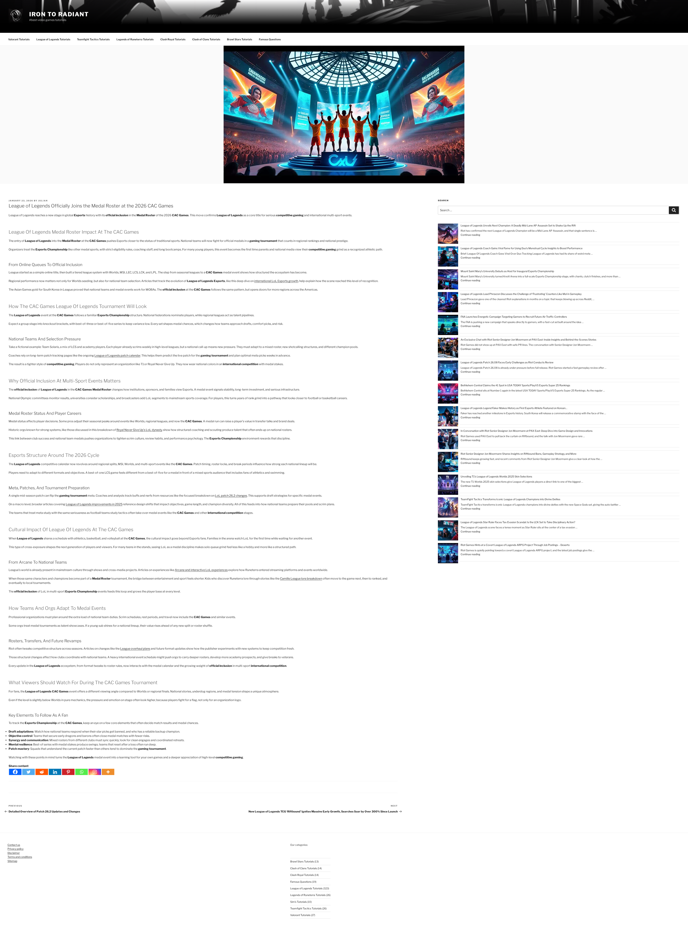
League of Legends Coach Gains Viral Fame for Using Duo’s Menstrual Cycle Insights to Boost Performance (521, 248)
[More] (108, 772)
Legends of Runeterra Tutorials (135, 39)
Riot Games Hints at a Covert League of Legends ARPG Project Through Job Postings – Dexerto (515, 544)
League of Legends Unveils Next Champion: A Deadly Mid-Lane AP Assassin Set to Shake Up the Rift (518, 225)
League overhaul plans (135, 648)
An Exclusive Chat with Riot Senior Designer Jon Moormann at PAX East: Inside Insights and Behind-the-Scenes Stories (528, 339)
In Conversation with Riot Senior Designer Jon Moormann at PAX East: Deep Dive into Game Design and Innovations (527, 430)
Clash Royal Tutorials (172, 39)
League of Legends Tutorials (53, 39)
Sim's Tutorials (298, 901)
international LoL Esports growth (276, 281)
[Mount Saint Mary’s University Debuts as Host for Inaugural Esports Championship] (448, 280)
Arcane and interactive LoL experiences (201, 570)
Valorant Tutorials (19, 39)
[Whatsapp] (81, 772)
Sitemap (12, 860)
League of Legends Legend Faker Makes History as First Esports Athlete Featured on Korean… (514, 408)
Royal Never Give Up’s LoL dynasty (139, 430)
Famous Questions (270, 39)
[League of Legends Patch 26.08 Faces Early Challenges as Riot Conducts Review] (448, 371)
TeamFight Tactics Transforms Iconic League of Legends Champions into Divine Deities (510, 499)
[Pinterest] (68, 772)
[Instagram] (95, 772)
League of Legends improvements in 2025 (94, 504)
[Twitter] (28, 772)
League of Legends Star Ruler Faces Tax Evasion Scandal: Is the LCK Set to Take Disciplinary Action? (518, 522)
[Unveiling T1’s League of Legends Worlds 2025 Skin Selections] (448, 485)
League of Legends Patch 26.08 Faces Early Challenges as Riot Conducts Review (507, 362)
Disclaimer (14, 852)
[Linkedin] (55, 772)
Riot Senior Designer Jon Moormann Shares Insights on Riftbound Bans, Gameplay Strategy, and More (518, 453)
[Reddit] (41, 772)
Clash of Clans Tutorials (206, 39)
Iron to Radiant (59, 14)
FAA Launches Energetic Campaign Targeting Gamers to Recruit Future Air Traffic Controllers (514, 316)
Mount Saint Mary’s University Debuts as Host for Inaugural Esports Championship (507, 271)
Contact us (14, 844)
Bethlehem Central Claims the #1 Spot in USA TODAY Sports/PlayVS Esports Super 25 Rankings (515, 385)
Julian (43, 200)
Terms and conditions (20, 856)
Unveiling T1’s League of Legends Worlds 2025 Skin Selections (496, 476)
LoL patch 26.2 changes (231, 495)
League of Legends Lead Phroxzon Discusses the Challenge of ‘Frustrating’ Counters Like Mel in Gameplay (521, 293)
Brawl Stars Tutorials (239, 39)
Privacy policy (15, 848)
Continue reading (470, 234)
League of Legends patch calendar (117, 355)
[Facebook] (15, 772)
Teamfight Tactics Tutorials (93, 39)
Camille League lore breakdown (301, 578)
